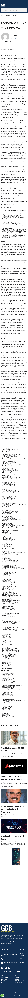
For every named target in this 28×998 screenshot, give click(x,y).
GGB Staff (13, 38)
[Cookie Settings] (2, 995)
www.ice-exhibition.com (14, 440)
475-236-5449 (7, 959)
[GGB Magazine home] (3, 6)
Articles (2, 15)
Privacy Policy (14, 992)
